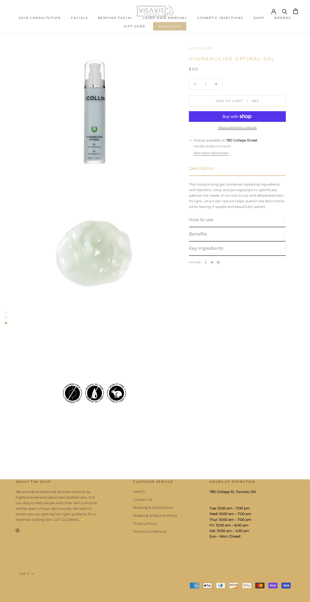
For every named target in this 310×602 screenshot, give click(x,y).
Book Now (169, 26)
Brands (282, 18)
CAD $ (24, 573)
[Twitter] (211, 262)
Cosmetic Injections (220, 18)
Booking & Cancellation (153, 507)
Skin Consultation (40, 18)
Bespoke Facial (115, 18)
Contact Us (142, 499)
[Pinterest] (218, 262)
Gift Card (135, 26)
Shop (258, 18)
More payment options (237, 127)
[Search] (284, 11)
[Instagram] (17, 530)
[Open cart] (295, 11)
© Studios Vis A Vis (38, 586)
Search (139, 491)
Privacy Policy (144, 523)
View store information (211, 153)
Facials (79, 18)
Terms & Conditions (149, 531)
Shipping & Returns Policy (155, 515)
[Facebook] (205, 262)
